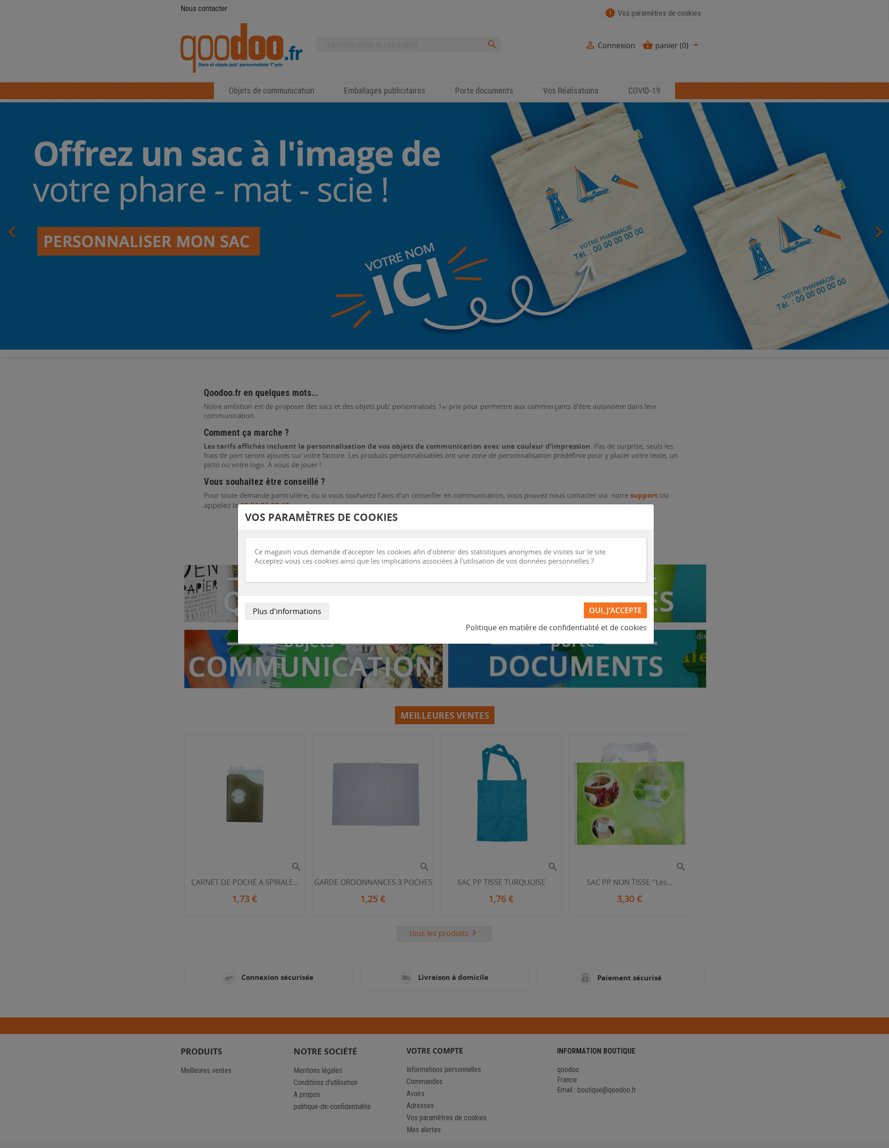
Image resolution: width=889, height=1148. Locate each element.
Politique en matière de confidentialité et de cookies (556, 627)
